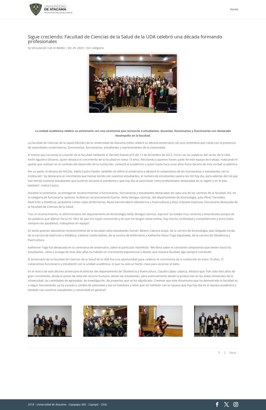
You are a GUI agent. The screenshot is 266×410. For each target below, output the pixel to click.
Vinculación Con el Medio (48, 48)
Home (234, 9)
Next (232, 353)
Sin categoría (95, 48)
